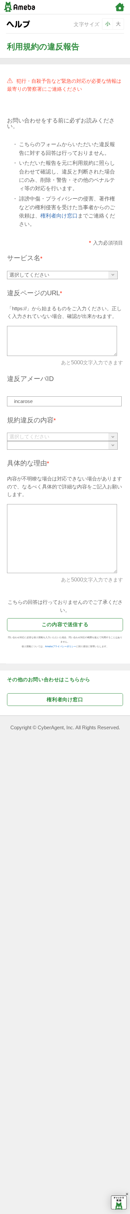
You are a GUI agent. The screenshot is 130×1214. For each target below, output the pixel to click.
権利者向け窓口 (59, 216)
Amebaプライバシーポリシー (60, 646)
